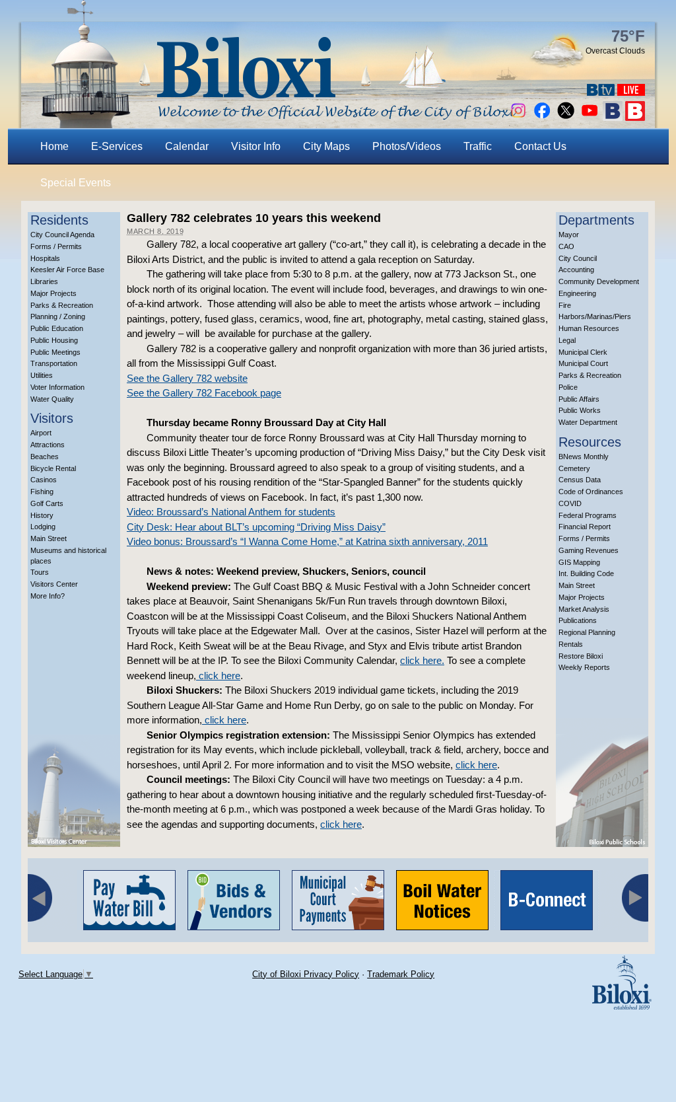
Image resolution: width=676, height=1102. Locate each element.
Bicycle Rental (53, 468)
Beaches (44, 456)
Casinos (43, 480)
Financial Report (584, 527)
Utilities (41, 375)
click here (218, 675)
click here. (422, 660)
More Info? (47, 596)
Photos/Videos (406, 146)
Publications (577, 620)
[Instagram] (518, 117)
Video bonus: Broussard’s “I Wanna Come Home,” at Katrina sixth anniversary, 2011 (307, 541)
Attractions (47, 445)
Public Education (56, 328)
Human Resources (588, 328)
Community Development (598, 281)
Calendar (187, 146)
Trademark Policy (400, 974)
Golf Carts (46, 503)
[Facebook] (542, 117)
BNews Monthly (583, 456)
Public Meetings (55, 352)
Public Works (579, 410)
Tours (39, 572)
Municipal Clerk (582, 352)
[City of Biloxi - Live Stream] (631, 92)
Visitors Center (54, 584)
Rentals (570, 644)
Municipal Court (583, 363)
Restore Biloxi (580, 656)
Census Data (579, 480)
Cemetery (574, 468)
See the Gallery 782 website (187, 378)
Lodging (42, 527)
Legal (567, 340)
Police (568, 387)
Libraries (44, 281)
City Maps (326, 146)
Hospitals (45, 258)
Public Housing (54, 340)
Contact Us (540, 146)
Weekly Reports (584, 667)
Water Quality (52, 399)
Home (54, 146)
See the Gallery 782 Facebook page (204, 392)
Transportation (53, 363)
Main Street (48, 538)
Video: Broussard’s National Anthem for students (231, 511)
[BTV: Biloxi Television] (601, 92)
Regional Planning (586, 632)
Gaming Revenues (588, 550)
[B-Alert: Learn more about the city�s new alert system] (635, 117)
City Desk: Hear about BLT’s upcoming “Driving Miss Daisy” (256, 527)
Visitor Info (256, 146)
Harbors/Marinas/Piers (594, 316)
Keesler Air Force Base (67, 270)
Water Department (587, 422)
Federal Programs (587, 515)
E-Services (117, 146)
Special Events (75, 182)
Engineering (577, 293)
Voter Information (57, 387)
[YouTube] (589, 117)
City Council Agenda (62, 235)
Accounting (576, 270)
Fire (564, 305)
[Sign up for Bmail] (613, 117)
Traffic (477, 146)
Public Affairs (578, 399)
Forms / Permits (56, 246)
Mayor (568, 235)
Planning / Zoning (57, 316)
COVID (570, 503)
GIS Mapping (579, 562)
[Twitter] (565, 117)
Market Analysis (583, 609)
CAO (566, 246)
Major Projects (53, 293)
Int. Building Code (586, 573)
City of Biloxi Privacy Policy (305, 974)
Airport (40, 433)
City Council (577, 258)
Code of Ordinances (590, 492)
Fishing (41, 492)
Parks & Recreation (61, 305)
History (41, 515)
